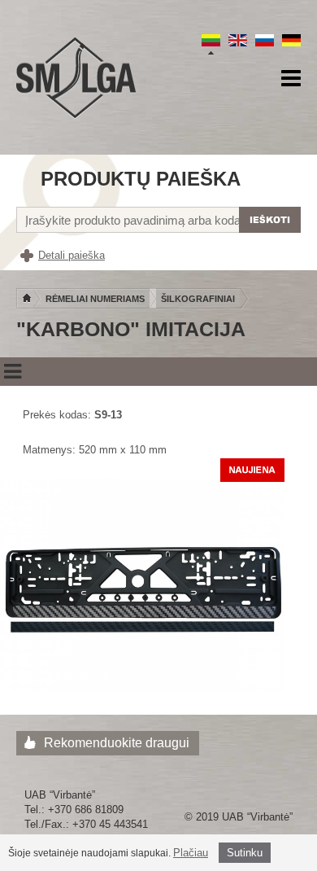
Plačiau (190, 853)
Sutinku (245, 853)
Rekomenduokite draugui (116, 743)
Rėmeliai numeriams (95, 299)
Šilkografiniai (198, 299)
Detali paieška (71, 255)
